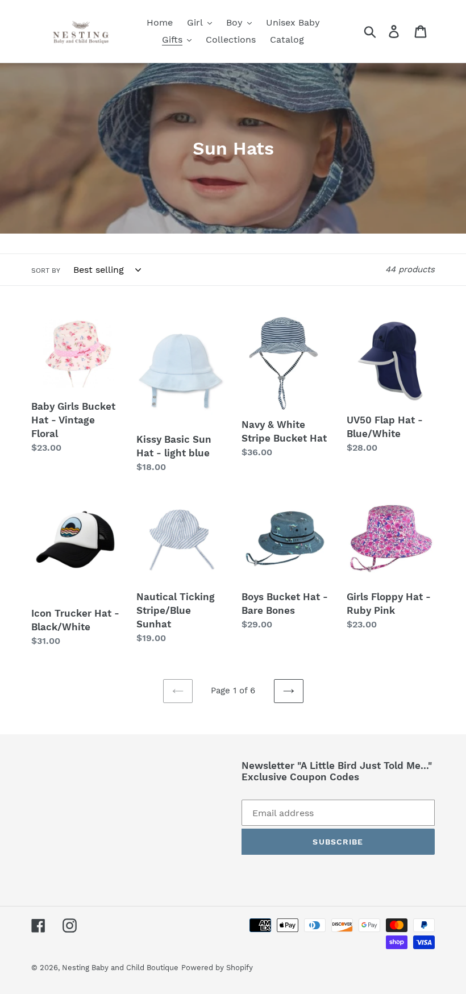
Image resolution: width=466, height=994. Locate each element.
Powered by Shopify (217, 967)
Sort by (45, 271)
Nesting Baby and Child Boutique (120, 967)
